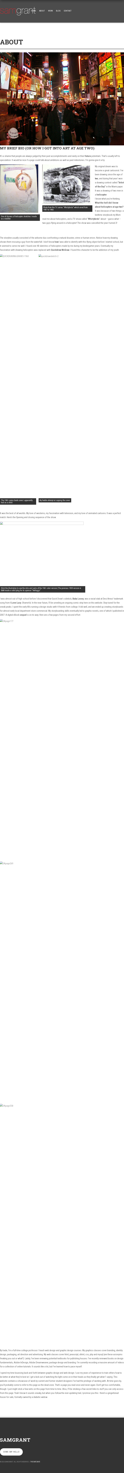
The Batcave (35, 1462)
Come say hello (11, 1452)
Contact (68, 11)
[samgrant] (18, 10)
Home (33, 11)
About (42, 11)
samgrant (15, 1440)
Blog (58, 11)
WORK (50, 11)
